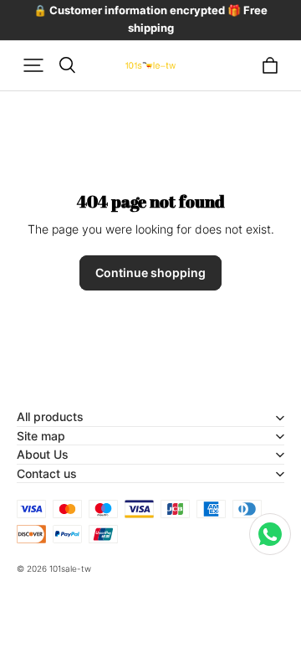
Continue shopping (150, 272)
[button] (33, 65)
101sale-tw (70, 568)
